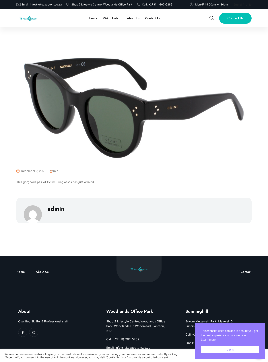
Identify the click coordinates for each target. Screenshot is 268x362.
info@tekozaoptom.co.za (46, 4)
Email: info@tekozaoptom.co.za (128, 347)
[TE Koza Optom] (28, 18)
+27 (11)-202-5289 (160, 4)
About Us (133, 18)
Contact (246, 272)
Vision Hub (110, 18)
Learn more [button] (208, 339)
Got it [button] (230, 349)
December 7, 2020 (33, 171)
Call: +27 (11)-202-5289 (122, 339)
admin (53, 171)
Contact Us (152, 18)
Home (93, 18)
